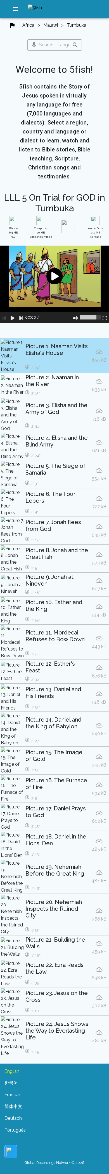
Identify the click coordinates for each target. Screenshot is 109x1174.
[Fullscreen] (105, 317)
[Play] (12, 317)
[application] (54, 284)
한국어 (11, 1082)
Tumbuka (76, 25)
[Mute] (75, 317)
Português (15, 1130)
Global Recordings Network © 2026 (54, 1163)
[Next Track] (21, 317)
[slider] (90, 317)
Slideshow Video (41, 232)
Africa (28, 25)
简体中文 (13, 1106)
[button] (15, 8)
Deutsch (13, 1118)
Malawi (50, 25)
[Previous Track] (4, 317)
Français (13, 1094)
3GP (13, 232)
